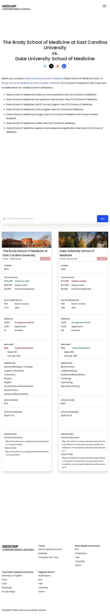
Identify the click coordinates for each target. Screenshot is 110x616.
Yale (77, 557)
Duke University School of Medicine (43, 78)
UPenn (78, 565)
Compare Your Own (48, 557)
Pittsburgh (7, 587)
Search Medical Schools (50, 549)
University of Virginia (12, 575)
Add (103, 218)
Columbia (80, 561)
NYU (77, 549)
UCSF (4, 583)
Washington (81, 553)
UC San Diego (8, 591)
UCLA (4, 579)
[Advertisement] (55, 161)
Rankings (42, 553)
